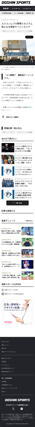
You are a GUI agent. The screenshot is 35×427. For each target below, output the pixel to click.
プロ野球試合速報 (6, 13)
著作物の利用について (7, 371)
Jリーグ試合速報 (18, 13)
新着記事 (6, 8)
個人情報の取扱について (8, 368)
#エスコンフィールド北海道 (24, 31)
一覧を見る (28, 220)
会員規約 (4, 361)
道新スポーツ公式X (11, 290)
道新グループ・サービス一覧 (9, 388)
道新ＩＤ (4, 391)
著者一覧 (4, 348)
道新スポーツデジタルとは (9, 351)
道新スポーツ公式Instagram (14, 294)
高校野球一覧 (30, 13)
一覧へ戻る (18, 203)
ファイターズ (16, 8)
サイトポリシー (6, 365)
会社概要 (4, 381)
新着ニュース (5, 345)
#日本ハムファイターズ (8, 31)
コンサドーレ (27, 8)
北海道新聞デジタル (7, 385)
